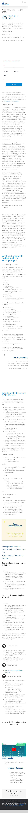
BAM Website (22, 800)
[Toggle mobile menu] (25, 2)
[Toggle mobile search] (22, 2)
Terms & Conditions (15, 101)
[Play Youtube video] (14, 749)
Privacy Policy (7, 101)
